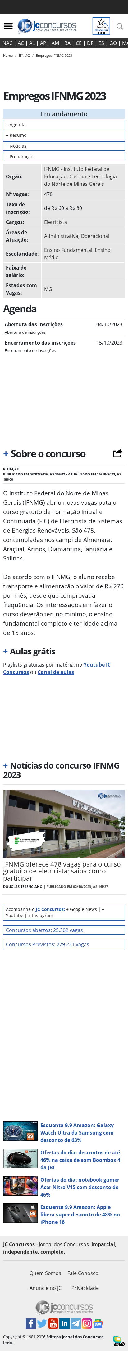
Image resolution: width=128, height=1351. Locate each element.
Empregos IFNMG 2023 (54, 55)
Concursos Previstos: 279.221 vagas (47, 944)
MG (48, 289)
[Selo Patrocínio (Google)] (101, 25)
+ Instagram (40, 915)
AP (43, 43)
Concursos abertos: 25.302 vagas (44, 930)
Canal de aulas (56, 672)
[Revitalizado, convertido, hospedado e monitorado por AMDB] (119, 1340)
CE (79, 43)
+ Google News (81, 909)
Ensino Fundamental (68, 250)
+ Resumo (16, 135)
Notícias (16, 146)
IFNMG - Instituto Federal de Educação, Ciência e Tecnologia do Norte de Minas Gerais (80, 176)
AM (55, 43)
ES (101, 43)
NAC (7, 43)
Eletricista (55, 222)
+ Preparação (19, 156)
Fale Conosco (82, 1273)
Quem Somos (45, 1273)
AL (32, 43)
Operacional (95, 236)
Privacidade (85, 1288)
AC (21, 43)
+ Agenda (15, 124)
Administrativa (61, 236)
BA (67, 43)
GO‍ (113, 43)
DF (90, 43)
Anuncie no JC (46, 1288)
